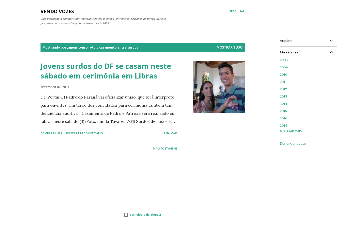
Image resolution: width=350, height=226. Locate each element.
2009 (284, 67)
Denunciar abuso (293, 143)
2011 (283, 82)
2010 (283, 74)
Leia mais (170, 133)
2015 (283, 111)
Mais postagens (165, 148)
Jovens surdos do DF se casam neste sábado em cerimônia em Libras (106, 71)
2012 (283, 89)
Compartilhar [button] (51, 133)
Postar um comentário (84, 133)
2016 (283, 118)
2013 (283, 96)
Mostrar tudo (230, 47)
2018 (283, 125)
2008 (284, 60)
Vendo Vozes (57, 11)
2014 (283, 104)
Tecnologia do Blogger (145, 214)
